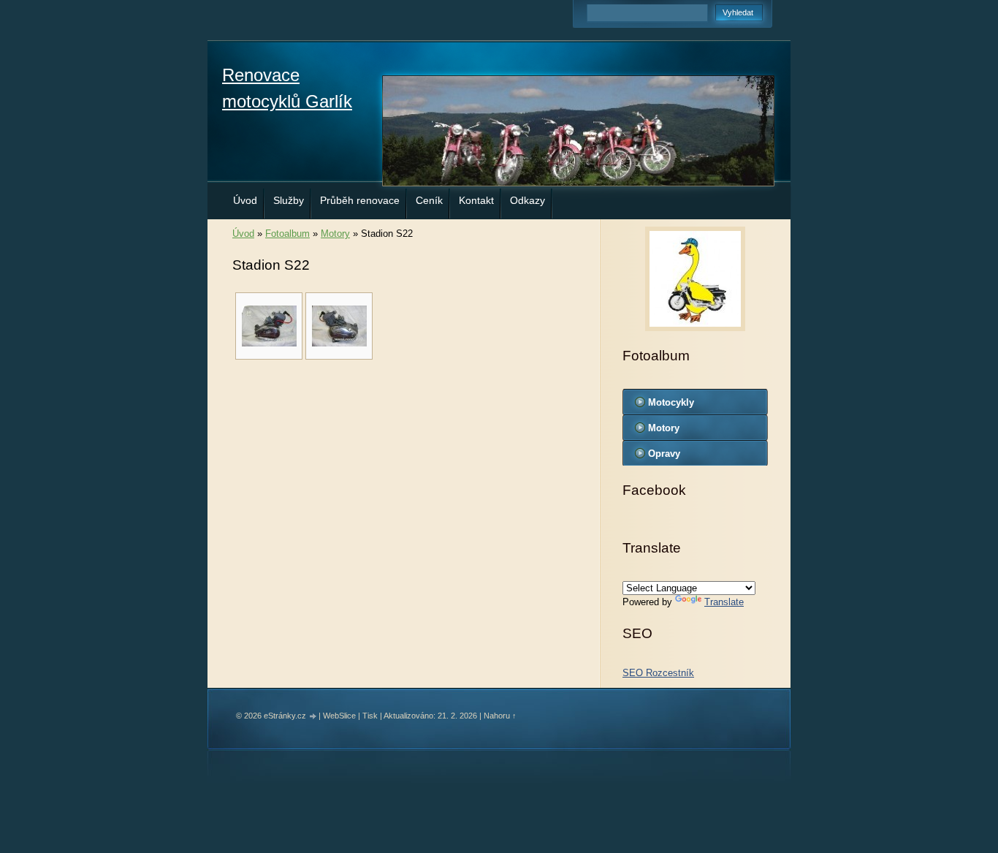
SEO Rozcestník (658, 672)
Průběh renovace (360, 200)
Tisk (370, 715)
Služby (288, 200)
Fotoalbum (287, 233)
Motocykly (671, 402)
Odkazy (527, 200)
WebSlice (339, 715)
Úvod (245, 200)
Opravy (664, 453)
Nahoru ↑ (500, 715)
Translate (724, 601)
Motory (335, 233)
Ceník (429, 200)
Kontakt (476, 200)
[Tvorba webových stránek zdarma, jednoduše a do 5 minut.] (313, 716)
